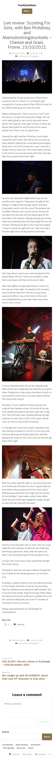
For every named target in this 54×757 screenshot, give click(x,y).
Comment (43, 722)
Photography (34, 56)
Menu (28, 11)
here (4, 577)
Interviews (35, 745)
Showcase (21, 748)
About (30, 748)
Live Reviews (23, 56)
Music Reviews (22, 745)
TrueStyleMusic (27, 5)
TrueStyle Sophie (18, 53)
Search (5, 731)
